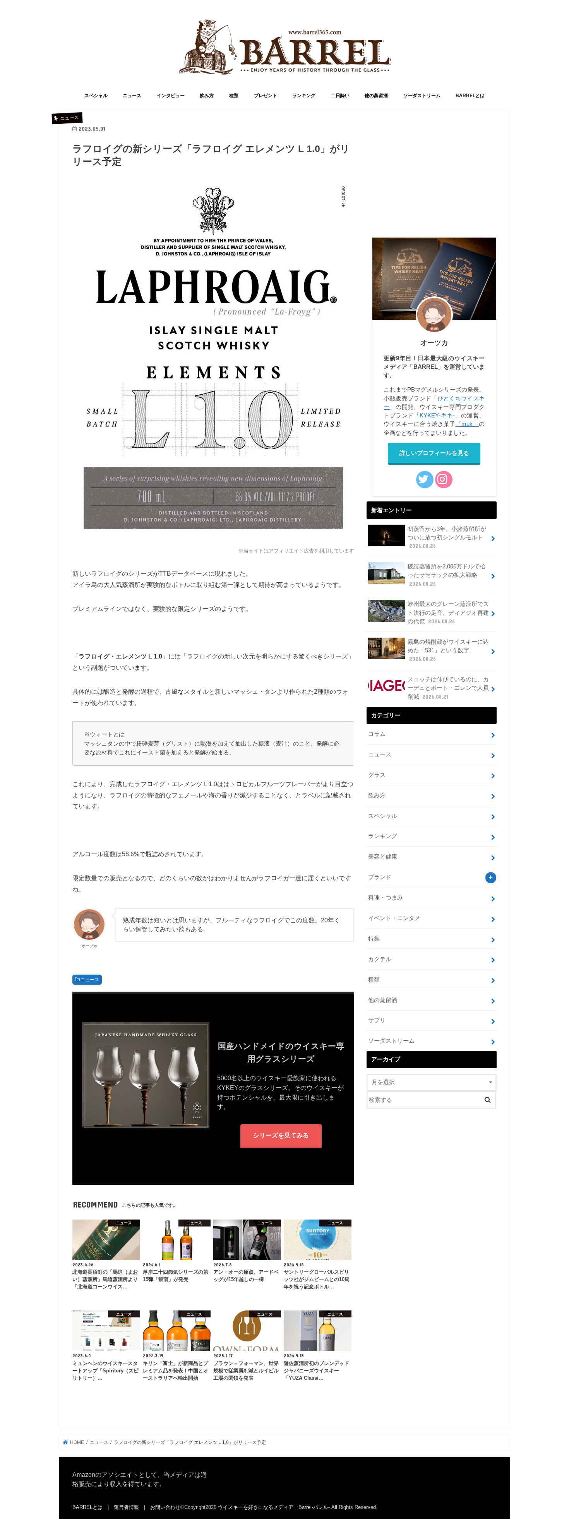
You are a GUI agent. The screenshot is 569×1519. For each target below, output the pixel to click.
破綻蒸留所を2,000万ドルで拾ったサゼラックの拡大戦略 (446, 575)
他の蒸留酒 (376, 95)
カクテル (379, 959)
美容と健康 (382, 857)
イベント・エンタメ (394, 918)
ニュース (132, 95)
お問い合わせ (165, 1507)
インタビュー (171, 95)
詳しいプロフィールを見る (434, 453)
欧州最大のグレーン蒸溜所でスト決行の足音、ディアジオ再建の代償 (448, 612)
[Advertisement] (432, 178)
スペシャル (96, 95)
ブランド (379, 877)
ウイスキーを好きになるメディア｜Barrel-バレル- (274, 1507)
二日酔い (340, 95)
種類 (233, 95)
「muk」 (467, 424)
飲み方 (207, 95)
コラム (377, 734)
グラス (377, 775)
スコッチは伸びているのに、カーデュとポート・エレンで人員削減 (448, 688)
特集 (374, 939)
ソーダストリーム (421, 95)
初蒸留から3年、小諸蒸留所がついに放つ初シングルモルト (447, 537)
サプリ (377, 1020)
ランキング (303, 95)
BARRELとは (470, 95)
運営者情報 (126, 1507)
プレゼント (265, 95)
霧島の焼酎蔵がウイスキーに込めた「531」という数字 (448, 650)
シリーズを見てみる (281, 1135)
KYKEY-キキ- (437, 415)
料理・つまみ (385, 898)
